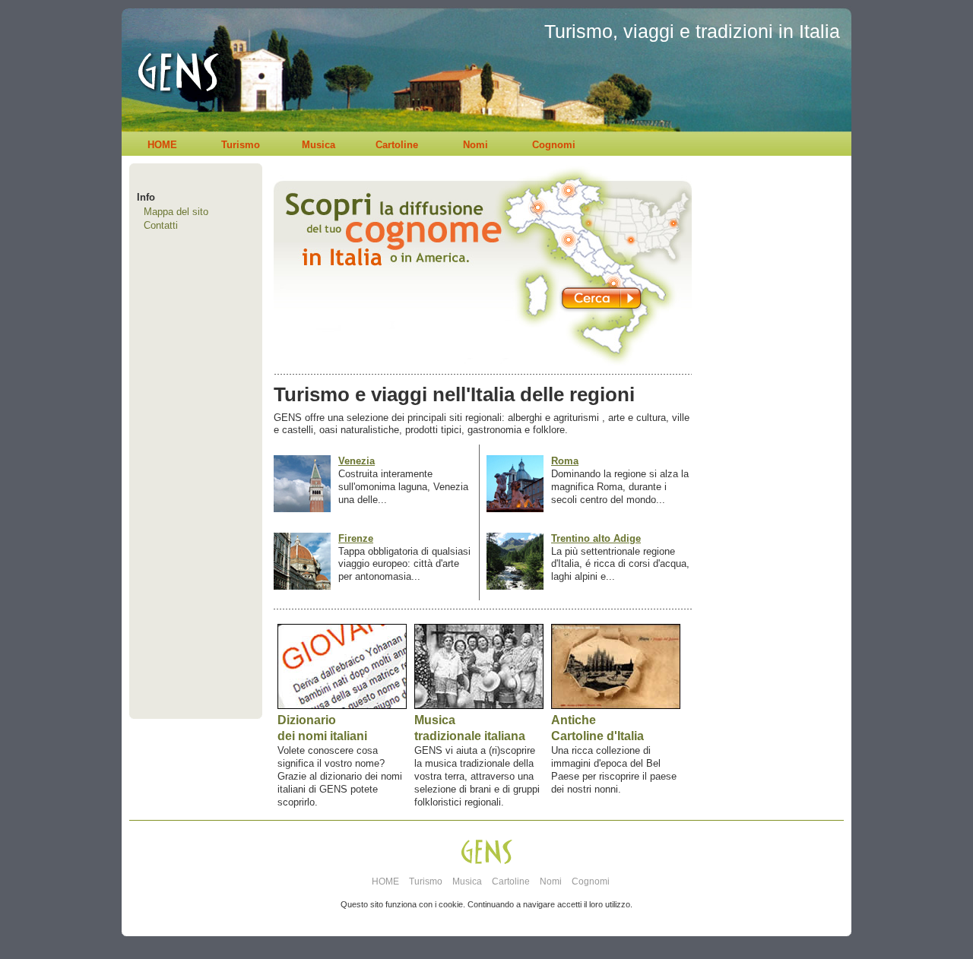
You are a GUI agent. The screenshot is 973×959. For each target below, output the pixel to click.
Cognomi (553, 144)
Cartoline (397, 144)
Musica (318, 144)
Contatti (161, 225)
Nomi (475, 144)
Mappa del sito (176, 211)
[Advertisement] (768, 468)
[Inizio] (174, 128)
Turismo (240, 144)
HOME (162, 144)
